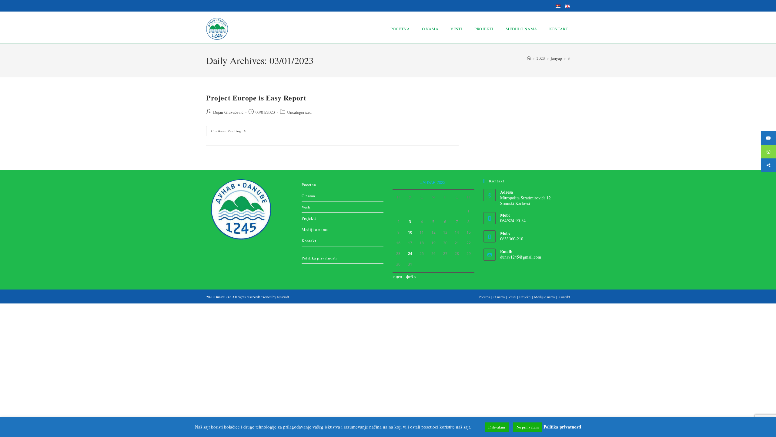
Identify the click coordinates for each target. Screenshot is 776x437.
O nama (308, 195)
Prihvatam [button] (496, 427)
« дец (397, 276)
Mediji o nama (315, 229)
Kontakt (309, 240)
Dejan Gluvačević (228, 112)
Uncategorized (299, 112)
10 (410, 232)
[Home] (529, 58)
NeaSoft (283, 296)
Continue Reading (231, 129)
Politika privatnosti (319, 258)
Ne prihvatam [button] (528, 427)
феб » (411, 276)
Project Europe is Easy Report (256, 97)
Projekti (309, 218)
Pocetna (309, 184)
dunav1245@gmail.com (520, 257)
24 (410, 253)
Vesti (306, 207)
